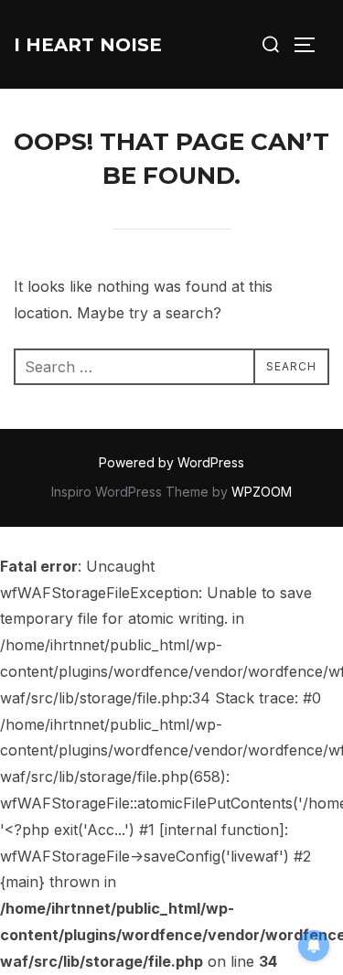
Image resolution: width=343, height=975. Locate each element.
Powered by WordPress (171, 462)
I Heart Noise (88, 45)
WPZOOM (261, 491)
